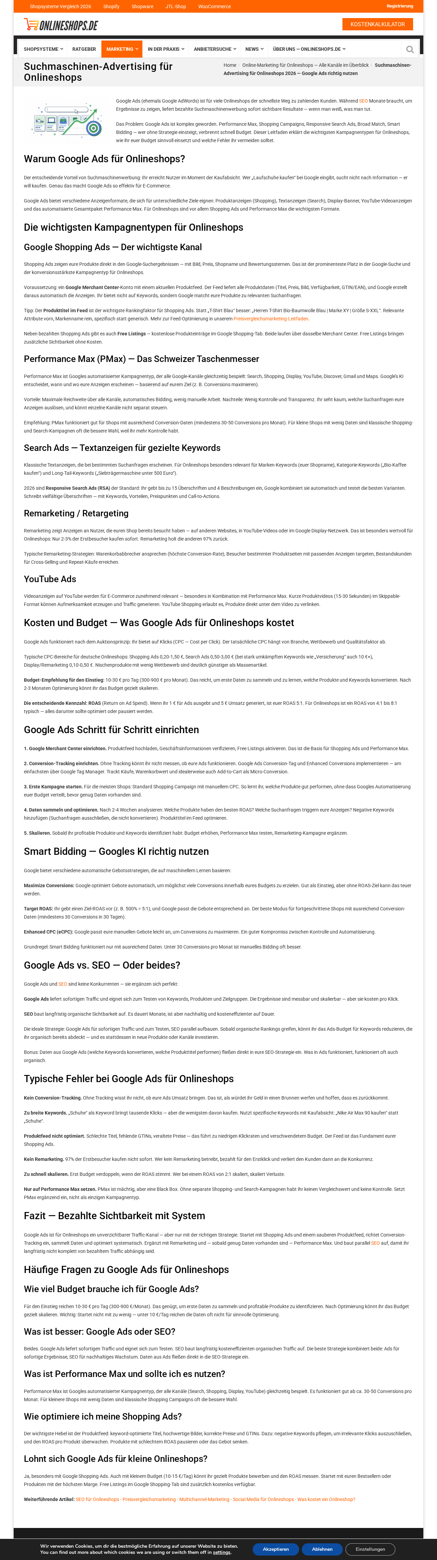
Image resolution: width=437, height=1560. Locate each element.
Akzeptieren (276, 1549)
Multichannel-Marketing (204, 1499)
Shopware (142, 6)
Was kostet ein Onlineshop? (326, 1499)
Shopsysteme (41, 49)
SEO (363, 101)
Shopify (111, 6)
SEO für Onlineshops (97, 1499)
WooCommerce (214, 6)
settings (221, 1552)
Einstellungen (370, 1549)
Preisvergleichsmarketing (149, 1499)
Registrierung (400, 6)
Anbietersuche (212, 49)
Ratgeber (84, 49)
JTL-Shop (176, 6)
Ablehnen (322, 1549)
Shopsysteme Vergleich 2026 (60, 6)
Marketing (120, 49)
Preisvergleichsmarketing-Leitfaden (271, 318)
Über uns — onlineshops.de (307, 49)
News (251, 49)
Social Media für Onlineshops (263, 1499)
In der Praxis (164, 49)
